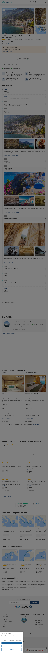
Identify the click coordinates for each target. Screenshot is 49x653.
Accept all (12, 642)
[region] (11, 642)
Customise (12, 649)
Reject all (11, 646)
